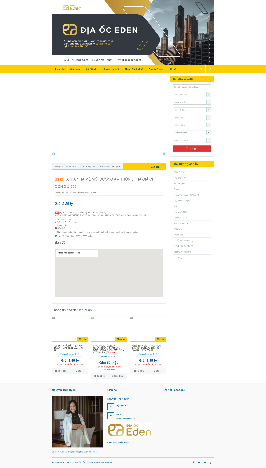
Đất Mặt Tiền (179, 217)
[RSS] (205, 462)
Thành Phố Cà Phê (134, 69)
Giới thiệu (75, 69)
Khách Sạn (178, 234)
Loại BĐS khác (180, 200)
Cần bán (155, 166)
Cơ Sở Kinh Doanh (182, 240)
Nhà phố (116, 166)
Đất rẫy (177, 229)
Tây (93, 166)
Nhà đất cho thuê (111, 69)
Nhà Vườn (178, 211)
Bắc (79, 370)
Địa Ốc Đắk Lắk (78, 462)
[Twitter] (201, 69)
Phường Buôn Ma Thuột (70, 354)
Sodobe (108, 462)
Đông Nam (118, 375)
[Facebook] (193, 69)
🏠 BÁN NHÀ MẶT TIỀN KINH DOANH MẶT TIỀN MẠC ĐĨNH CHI (69, 348)
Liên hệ (172, 69)
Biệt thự (177, 183)
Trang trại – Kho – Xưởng (185, 194)
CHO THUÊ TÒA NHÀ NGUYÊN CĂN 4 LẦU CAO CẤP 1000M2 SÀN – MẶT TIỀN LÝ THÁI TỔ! (108, 349)
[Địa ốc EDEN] (133, 32)
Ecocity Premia (156, 69)
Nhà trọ (177, 206)
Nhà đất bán (91, 69)
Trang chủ (60, 69)
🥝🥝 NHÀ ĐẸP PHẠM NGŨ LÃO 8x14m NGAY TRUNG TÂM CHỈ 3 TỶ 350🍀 (146, 348)
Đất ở (176, 172)
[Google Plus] (209, 69)
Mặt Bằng (178, 257)
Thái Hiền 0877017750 (73, 364)
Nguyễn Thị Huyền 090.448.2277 (112, 368)
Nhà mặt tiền (179, 223)
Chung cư (178, 189)
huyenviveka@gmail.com (126, 418)
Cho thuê (121, 339)
